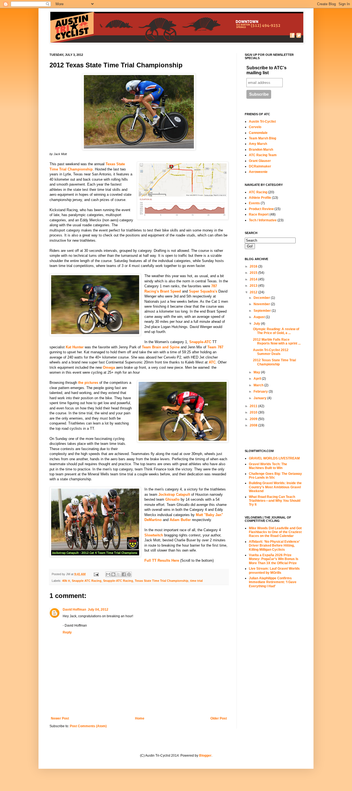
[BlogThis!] (113, 574)
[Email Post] (96, 574)
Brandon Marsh (261, 149)
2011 (254, 406)
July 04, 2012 (98, 609)
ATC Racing (258, 192)
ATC (212, 362)
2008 (254, 425)
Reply (67, 632)
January (260, 398)
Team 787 (215, 347)
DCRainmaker (260, 166)
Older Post (218, 718)
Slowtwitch (153, 535)
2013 (254, 286)
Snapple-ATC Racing (118, 580)
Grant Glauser (260, 161)
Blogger (205, 755)
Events (254, 203)
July (257, 324)
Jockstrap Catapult (174, 494)
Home (139, 718)
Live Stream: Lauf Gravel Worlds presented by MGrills (274, 570)
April (258, 379)
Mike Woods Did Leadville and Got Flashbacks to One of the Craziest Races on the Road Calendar (275, 532)
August (260, 317)
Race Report (259, 214)
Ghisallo (172, 499)
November (262, 304)
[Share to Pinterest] (129, 574)
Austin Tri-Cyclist (262, 121)
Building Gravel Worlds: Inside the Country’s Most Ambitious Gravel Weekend (275, 487)
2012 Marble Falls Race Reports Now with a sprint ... (277, 341)
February (261, 391)
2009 (254, 419)
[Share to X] (118, 574)
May (257, 372)
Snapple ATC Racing (86, 580)
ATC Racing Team (263, 155)
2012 (254, 292)
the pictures (88, 383)
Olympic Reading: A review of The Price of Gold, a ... (276, 331)
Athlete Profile (260, 198)
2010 (254, 412)
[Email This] (108, 574)
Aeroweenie (258, 172)
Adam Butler (180, 520)
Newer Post (60, 718)
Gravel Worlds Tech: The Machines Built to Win (268, 466)
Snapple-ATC (200, 342)
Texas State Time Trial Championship (161, 580)
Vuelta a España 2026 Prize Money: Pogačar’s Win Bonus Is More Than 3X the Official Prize (273, 559)
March (259, 385)
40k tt (66, 580)
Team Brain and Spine (161, 347)
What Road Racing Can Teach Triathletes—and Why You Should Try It (274, 501)
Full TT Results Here (161, 560)
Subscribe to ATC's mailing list (266, 70)
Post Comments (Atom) (88, 726)
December (262, 298)
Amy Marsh (258, 144)
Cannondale (258, 133)
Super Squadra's (203, 291)
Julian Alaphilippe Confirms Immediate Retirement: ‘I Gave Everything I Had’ (272, 582)
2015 (254, 273)
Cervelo (255, 127)
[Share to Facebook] (124, 574)
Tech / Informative (263, 220)
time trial (196, 580)
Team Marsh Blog (262, 138)
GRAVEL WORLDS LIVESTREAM (274, 458)
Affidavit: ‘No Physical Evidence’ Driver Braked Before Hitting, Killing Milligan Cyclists (274, 546)
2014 (254, 279)
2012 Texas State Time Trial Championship (274, 362)
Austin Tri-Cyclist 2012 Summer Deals (270, 352)
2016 (254, 266)
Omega (109, 367)
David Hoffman (74, 609)
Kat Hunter (75, 347)
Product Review (261, 209)
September (263, 311)
